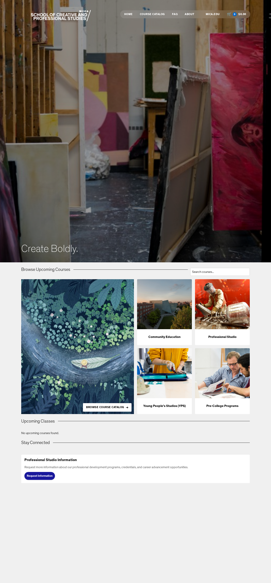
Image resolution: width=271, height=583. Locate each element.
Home (128, 14)
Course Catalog (152, 14)
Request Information (40, 476)
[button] (164, 312)
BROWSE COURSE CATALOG (105, 407)
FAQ (175, 14)
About (189, 14)
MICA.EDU (213, 14)
